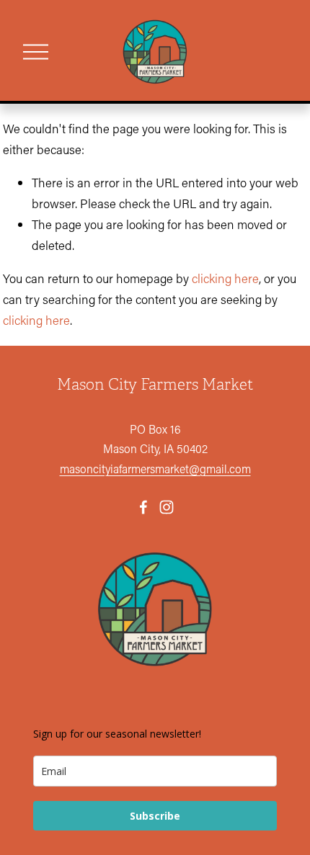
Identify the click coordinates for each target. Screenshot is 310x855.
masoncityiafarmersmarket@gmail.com (155, 468)
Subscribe (155, 816)
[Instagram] (166, 507)
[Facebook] (143, 507)
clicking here (225, 278)
